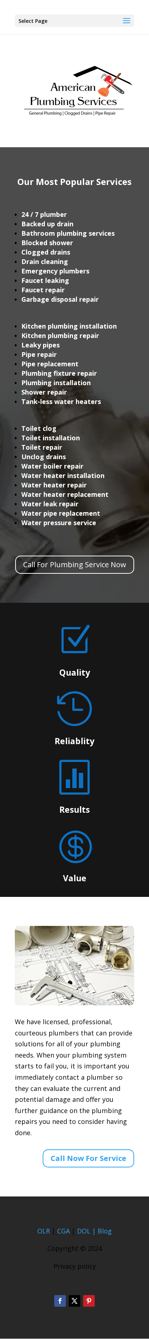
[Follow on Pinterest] (89, 1301)
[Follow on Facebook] (60, 1301)
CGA (63, 1231)
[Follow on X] (74, 1301)
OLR (43, 1231)
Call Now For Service (88, 1158)
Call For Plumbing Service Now (74, 564)
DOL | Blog (94, 1231)
